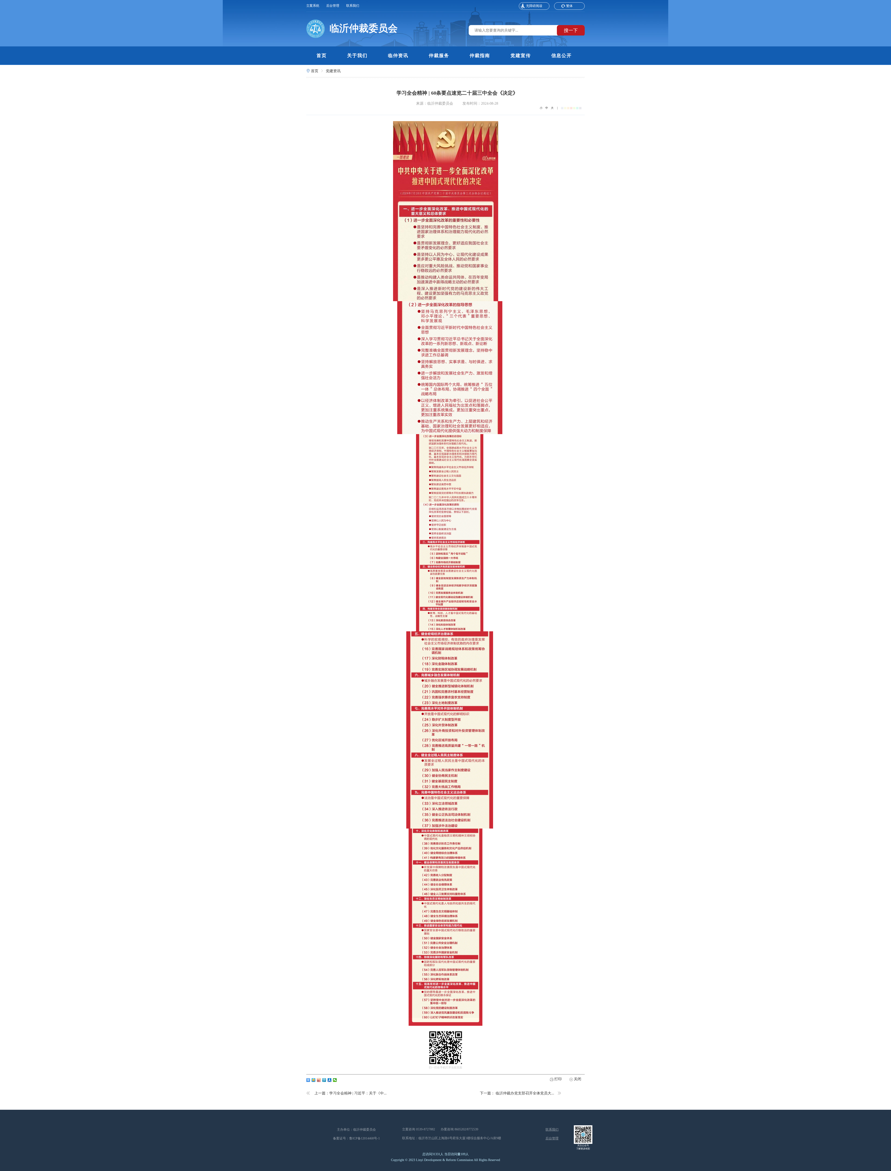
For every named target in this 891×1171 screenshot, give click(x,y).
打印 (557, 1079)
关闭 (577, 1079)
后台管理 (332, 5)
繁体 (569, 6)
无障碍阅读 (534, 6)
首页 (321, 55)
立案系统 (312, 5)
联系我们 (352, 5)
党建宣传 (520, 55)
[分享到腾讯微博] (324, 1080)
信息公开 (561, 55)
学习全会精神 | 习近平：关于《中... (358, 1093)
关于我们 (357, 55)
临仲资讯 (398, 55)
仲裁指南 (480, 55)
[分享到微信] (335, 1080)
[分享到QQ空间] (314, 1080)
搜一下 (571, 30)
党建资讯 (333, 71)
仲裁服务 (439, 55)
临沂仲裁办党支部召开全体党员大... (525, 1093)
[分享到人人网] (330, 1080)
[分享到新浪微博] (319, 1080)
